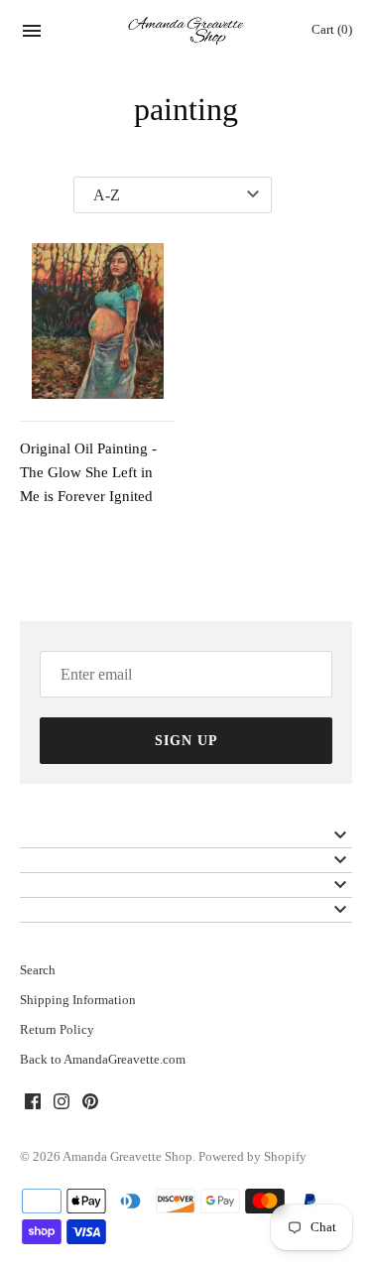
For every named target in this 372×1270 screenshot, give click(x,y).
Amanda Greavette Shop (127, 1157)
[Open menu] (32, 34)
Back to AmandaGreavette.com (103, 1060)
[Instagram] (61, 1103)
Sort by (42, 195)
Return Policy (57, 1030)
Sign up (186, 740)
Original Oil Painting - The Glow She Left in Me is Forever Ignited (88, 472)
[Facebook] (33, 1103)
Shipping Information (78, 1000)
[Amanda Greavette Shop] (186, 31)
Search (38, 970)
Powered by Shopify (252, 1157)
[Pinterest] (90, 1103)
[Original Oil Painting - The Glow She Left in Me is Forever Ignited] (98, 321)
